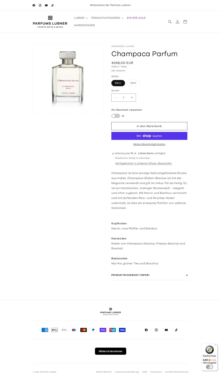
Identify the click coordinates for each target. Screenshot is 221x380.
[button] (80, 18)
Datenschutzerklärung (127, 371)
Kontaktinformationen (176, 371)
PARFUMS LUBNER (48, 372)
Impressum (156, 371)
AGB (144, 371)
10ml (135, 83)
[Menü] (215, 346)
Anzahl (115, 90)
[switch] (209, 367)
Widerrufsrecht (104, 371)
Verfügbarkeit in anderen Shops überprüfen (143, 163)
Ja (122, 115)
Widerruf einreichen (110, 351)
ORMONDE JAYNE (122, 46)
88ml (118, 82)
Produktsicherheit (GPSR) (130, 274)
